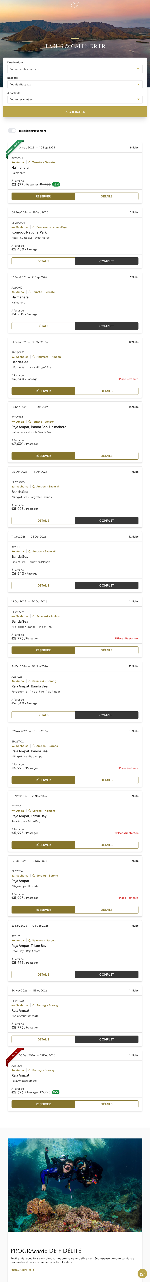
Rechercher (75, 112)
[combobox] (75, 69)
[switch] (27, 130)
